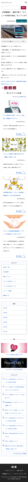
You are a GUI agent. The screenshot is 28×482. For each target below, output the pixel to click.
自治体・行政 (6, 267)
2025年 (5, 312)
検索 (23, 7)
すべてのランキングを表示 (19, 453)
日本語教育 (6, 271)
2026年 (5, 308)
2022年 (5, 326)
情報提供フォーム (6, 473)
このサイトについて (10, 470)
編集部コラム (6, 295)
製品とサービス (7, 276)
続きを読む (19, 133)
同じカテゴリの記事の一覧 (19, 96)
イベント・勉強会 (7, 290)
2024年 (5, 317)
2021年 (5, 331)
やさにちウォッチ (6, 2)
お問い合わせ (20, 470)
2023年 (5, 322)
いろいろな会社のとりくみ (21, 21)
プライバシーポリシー (19, 473)
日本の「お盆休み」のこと (11, 441)
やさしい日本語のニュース (9, 281)
